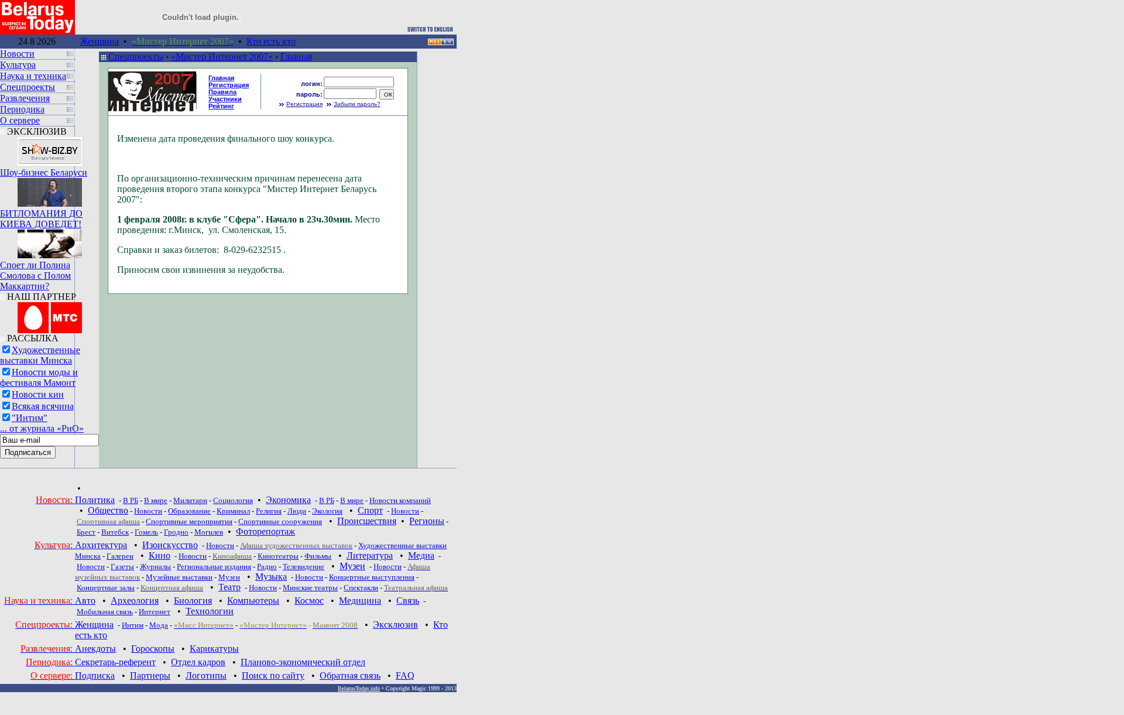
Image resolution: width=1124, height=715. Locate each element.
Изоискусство (170, 545)
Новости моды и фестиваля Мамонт (39, 377)
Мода (158, 625)
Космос (309, 600)
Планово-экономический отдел (303, 662)
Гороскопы (152, 649)
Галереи (120, 556)
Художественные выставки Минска (40, 355)
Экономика (288, 500)
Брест (86, 532)
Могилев (208, 532)
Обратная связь (350, 675)
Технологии (210, 611)
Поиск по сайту (273, 675)
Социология (233, 500)
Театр (229, 587)
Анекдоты (95, 649)
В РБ (130, 500)
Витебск (115, 532)
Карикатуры (214, 649)
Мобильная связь (105, 611)
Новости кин (38, 394)
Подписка (95, 675)
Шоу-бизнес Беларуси (43, 172)
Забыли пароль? (357, 104)
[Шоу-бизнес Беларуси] (50, 148)
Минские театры (310, 587)
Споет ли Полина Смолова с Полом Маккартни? (35, 275)
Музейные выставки (179, 577)
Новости (148, 511)
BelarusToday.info (359, 688)
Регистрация (304, 104)
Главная (296, 56)
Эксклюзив (395, 625)
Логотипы (206, 675)
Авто (85, 600)
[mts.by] (50, 315)
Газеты (122, 566)
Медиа (421, 555)
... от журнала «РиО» (42, 428)
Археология (135, 600)
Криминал (233, 511)
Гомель (146, 532)
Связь (407, 600)
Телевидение (303, 566)
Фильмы (317, 556)
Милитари (190, 500)
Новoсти (263, 587)
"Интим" (29, 418)
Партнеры (150, 675)
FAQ (405, 675)
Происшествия (366, 521)
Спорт (370, 510)
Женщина (99, 41)
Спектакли (361, 587)
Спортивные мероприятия (189, 521)
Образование (189, 511)
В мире (155, 500)
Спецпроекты (135, 56)
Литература (370, 555)
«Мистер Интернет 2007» (222, 56)
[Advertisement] (481, 116)
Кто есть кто (271, 41)
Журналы (155, 566)
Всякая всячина (43, 406)
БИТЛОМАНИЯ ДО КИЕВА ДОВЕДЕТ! (41, 218)
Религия (269, 511)
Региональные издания (214, 566)
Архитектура (101, 545)
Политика (95, 500)
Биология (193, 600)
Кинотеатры (278, 556)
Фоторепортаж (265, 531)
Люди (296, 511)
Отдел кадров (198, 662)
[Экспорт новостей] (441, 42)
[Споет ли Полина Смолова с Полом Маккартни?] (50, 241)
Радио (267, 566)
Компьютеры (253, 600)
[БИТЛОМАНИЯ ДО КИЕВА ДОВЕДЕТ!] (50, 189)
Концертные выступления (371, 577)
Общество (108, 510)
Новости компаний (400, 500)
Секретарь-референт (115, 662)
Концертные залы (106, 587)
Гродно (176, 532)
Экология (327, 511)
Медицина (360, 600)
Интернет (154, 611)
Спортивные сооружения (280, 521)
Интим (132, 625)
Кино (159, 555)
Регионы (426, 521)
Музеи (352, 566)
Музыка (271, 576)
